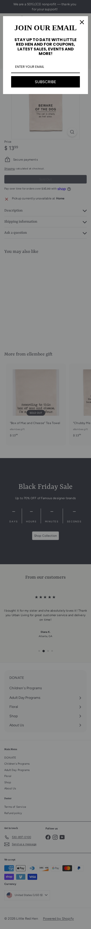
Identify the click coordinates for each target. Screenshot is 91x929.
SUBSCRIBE (45, 82)
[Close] (82, 22)
